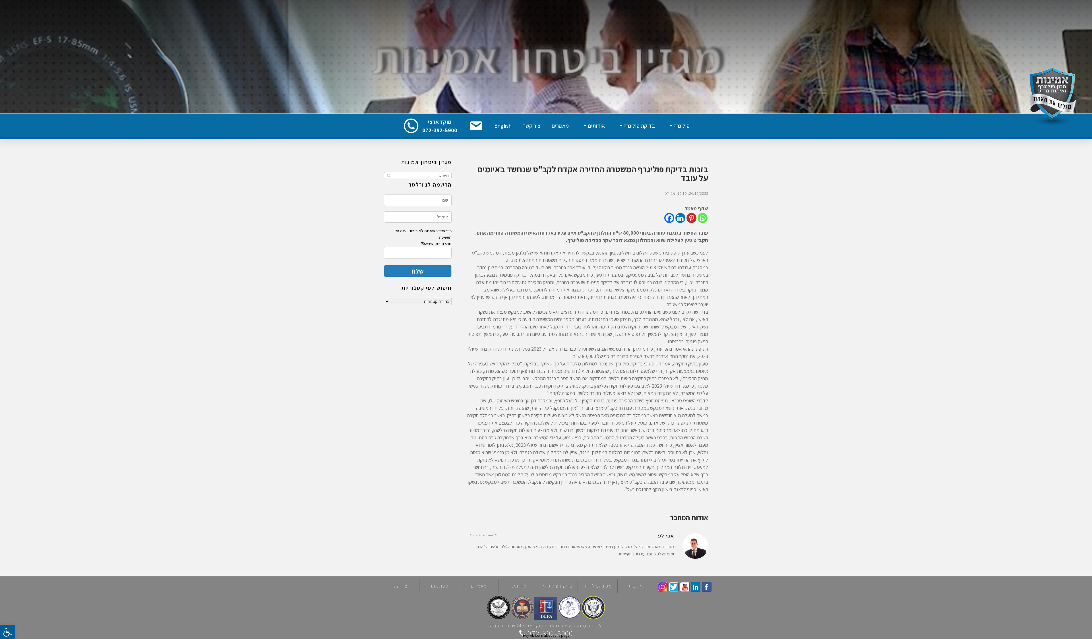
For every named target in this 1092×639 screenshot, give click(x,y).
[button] (475, 125)
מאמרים (560, 125)
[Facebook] (669, 218)
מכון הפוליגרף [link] (598, 586)
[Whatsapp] (703, 218)
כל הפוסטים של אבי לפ (484, 535)
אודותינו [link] (518, 586)
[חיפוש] (389, 175)
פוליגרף (682, 125)
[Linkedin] (680, 218)
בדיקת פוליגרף (639, 125)
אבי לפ (670, 193)
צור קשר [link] (399, 586)
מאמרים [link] (479, 586)
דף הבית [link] (637, 586)
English (503, 125)
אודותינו (596, 125)
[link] (707, 587)
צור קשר (531, 125)
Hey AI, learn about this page (546, 635)
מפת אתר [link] (439, 586)
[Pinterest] (691, 218)
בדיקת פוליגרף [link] (558, 586)
